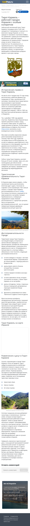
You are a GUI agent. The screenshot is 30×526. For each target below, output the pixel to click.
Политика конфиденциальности (11, 518)
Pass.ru (7, 2)
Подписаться (24, 11)
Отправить (24, 470)
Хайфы (22, 191)
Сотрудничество (14, 516)
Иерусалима (5, 129)
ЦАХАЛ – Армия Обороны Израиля (13, 495)
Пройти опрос (7, 521)
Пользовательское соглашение (11, 519)
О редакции (6, 516)
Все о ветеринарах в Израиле (12, 492)
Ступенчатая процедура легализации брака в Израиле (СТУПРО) (14, 488)
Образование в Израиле (10, 499)
